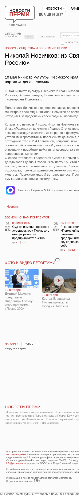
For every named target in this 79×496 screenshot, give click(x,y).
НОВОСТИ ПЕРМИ (23, 407)
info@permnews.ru (16, 463)
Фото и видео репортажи (30, 263)
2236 (72, 250)
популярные (47, 37)
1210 (24, 242)
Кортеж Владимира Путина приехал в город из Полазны (56, 300)
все (29, 37)
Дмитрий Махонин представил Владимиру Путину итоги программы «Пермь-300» (19, 299)
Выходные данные (16, 454)
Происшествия (22, 223)
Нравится (13, 206)
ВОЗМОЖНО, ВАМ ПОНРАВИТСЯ (27, 217)
